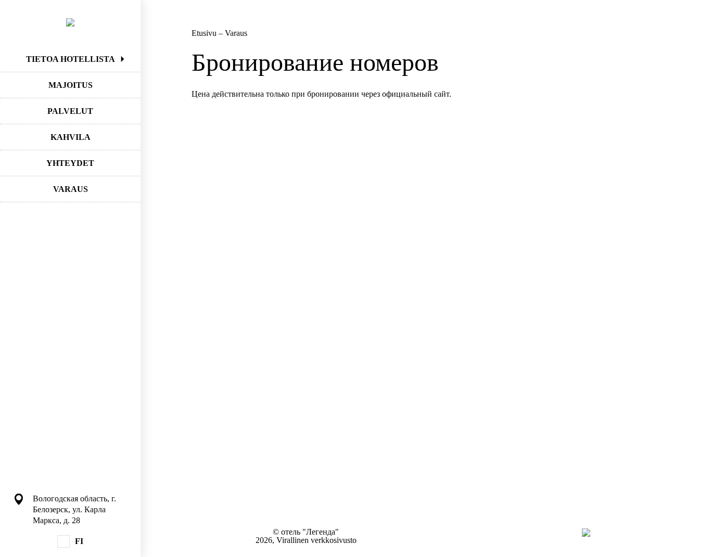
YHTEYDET (70, 163)
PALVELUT (70, 111)
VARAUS (70, 189)
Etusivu (205, 33)
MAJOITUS (70, 85)
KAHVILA (70, 137)
